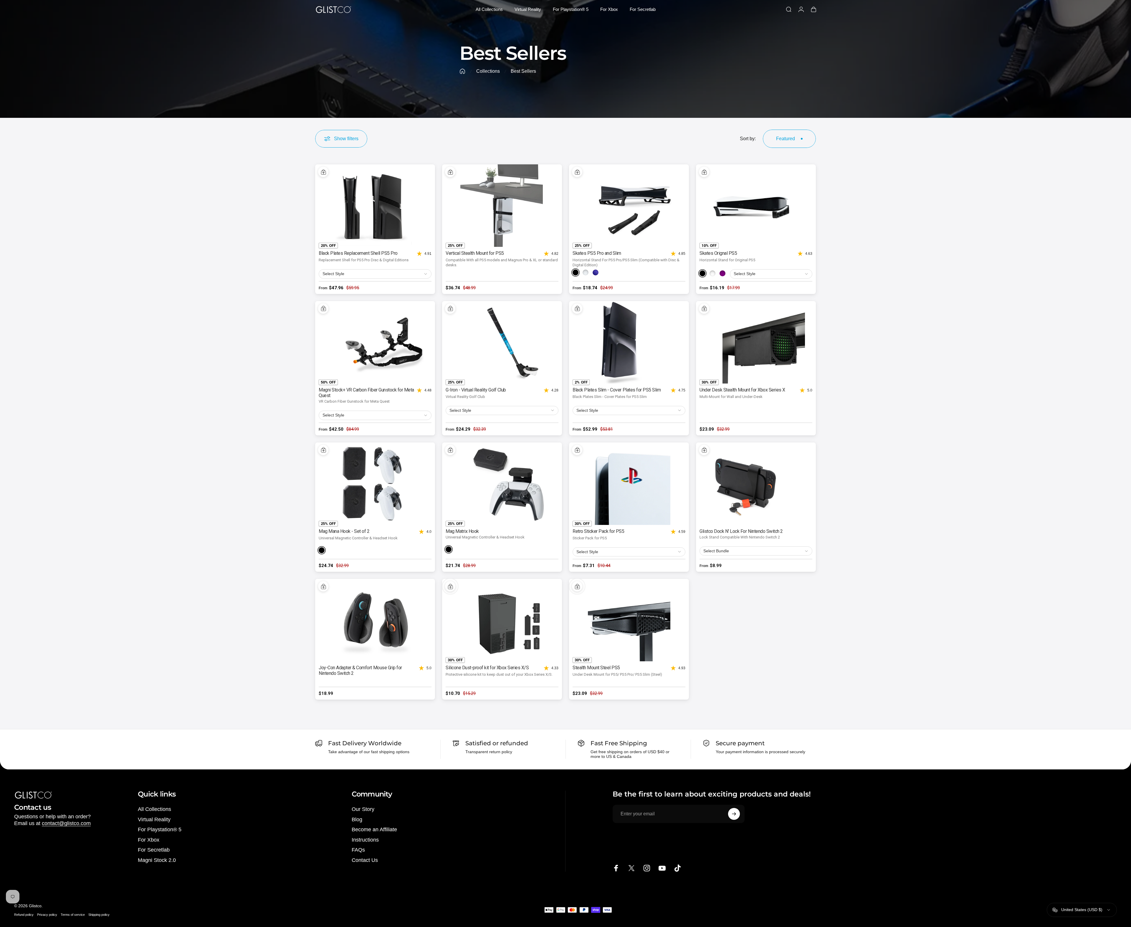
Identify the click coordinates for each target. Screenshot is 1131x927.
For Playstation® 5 (159, 829)
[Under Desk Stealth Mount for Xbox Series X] (756, 342)
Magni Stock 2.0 (157, 860)
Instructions (365, 840)
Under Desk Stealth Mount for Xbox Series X (742, 390)
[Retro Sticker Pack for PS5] (629, 483)
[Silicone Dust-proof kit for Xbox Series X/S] (502, 620)
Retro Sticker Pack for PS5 (598, 531)
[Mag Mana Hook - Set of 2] (375, 483)
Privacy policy (47, 914)
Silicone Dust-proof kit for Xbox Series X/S (487, 667)
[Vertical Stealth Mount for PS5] (502, 205)
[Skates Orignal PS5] (756, 205)
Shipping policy (99, 914)
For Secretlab (154, 850)
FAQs (358, 850)
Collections (488, 71)
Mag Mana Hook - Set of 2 (344, 531)
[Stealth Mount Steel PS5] (629, 620)
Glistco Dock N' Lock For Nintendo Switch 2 (741, 531)
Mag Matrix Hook (462, 531)
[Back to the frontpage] (462, 71)
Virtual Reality (154, 819)
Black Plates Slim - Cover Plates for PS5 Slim (617, 390)
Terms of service (73, 914)
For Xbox (148, 840)
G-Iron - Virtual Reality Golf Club (476, 390)
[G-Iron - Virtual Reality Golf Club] (502, 342)
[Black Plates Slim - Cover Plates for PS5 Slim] (629, 342)
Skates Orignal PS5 (718, 253)
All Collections (154, 809)
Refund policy (24, 914)
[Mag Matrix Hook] (502, 483)
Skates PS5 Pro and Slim (597, 253)
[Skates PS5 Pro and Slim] (629, 205)
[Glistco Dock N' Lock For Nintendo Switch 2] (756, 483)
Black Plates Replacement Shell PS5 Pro (358, 253)
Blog (357, 819)
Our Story (363, 809)
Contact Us (365, 860)
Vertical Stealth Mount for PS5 (475, 253)
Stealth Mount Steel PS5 (596, 667)
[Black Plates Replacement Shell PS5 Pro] (375, 205)
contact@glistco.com (66, 823)
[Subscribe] (734, 814)
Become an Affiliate (374, 829)
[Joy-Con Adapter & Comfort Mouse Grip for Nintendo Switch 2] (375, 620)
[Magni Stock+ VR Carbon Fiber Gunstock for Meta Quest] (375, 342)
